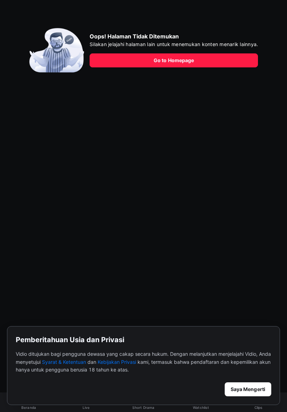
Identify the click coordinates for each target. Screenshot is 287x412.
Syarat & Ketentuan (64, 362)
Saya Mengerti (248, 389)
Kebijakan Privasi (117, 362)
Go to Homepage (174, 60)
